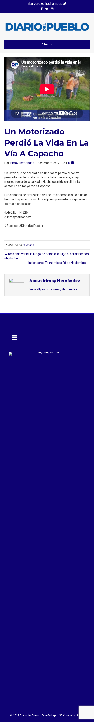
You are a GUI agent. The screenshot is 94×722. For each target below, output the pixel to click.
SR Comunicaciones (71, 715)
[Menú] (14, 337)
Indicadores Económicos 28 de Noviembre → (59, 263)
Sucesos (28, 245)
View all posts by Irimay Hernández (55, 289)
